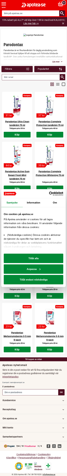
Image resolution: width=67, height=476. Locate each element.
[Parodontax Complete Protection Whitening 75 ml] (50, 155)
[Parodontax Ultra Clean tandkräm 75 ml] (17, 105)
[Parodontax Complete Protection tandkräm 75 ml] (50, 105)
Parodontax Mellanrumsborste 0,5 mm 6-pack (17, 336)
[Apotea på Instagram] (55, 446)
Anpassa (32, 268)
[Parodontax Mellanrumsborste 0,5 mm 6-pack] (17, 317)
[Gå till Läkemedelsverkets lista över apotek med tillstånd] (48, 466)
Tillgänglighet (54, 457)
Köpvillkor (11, 457)
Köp (17, 134)
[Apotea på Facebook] (49, 446)
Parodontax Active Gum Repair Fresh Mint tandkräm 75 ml (17, 175)
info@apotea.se (49, 474)
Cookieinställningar (26, 454)
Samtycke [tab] (12, 202)
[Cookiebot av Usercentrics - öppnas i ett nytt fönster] (49, 193)
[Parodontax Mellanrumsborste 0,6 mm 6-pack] (50, 317)
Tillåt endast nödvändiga (33, 279)
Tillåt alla (33, 258)
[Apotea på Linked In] (60, 446)
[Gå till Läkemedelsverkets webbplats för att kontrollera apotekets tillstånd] (29, 466)
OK (61, 392)
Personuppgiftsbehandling (31, 457)
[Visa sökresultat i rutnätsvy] (52, 84)
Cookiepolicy (44, 454)
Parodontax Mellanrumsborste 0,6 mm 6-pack (50, 336)
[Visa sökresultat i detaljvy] (63, 84)
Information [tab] (33, 202)
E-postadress (8, 386)
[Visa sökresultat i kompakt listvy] (58, 84)
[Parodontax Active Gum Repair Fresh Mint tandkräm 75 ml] (17, 155)
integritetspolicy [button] (10, 376)
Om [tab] (55, 202)
